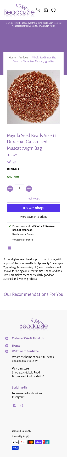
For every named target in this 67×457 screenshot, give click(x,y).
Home (12, 57)
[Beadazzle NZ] (19, 10)
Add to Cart (34, 198)
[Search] (38, 10)
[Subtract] (10, 189)
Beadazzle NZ (18, 431)
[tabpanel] (33, 268)
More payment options (33, 216)
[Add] (29, 189)
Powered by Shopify (21, 436)
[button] (46, 10)
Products (23, 57)
